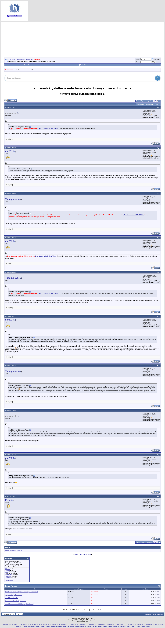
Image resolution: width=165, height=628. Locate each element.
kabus (7, 550)
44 (74, 624)
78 (135, 624)
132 (106, 626)
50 (84, 624)
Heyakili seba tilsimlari (11, 598)
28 (45, 624)
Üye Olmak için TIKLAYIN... (49, 129)
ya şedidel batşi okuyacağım (13, 595)
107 (44, 626)
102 (31, 626)
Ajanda (140, 65)
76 (132, 624)
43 (72, 624)
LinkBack (140, 104)
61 (104, 624)
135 (114, 626)
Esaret (8, 500)
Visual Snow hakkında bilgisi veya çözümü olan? (19, 604)
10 (12, 624)
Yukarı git (160, 614)
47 (79, 624)
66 (113, 624)
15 (21, 624)
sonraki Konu (87, 554)
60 (103, 624)
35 (57, 624)
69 (119, 624)
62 (106, 624)
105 (39, 626)
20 (30, 624)
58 (99, 624)
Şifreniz (138, 62)
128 (96, 626)
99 (24, 626)
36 (59, 624)
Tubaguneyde (12, 199)
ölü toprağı (20, 550)
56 (95, 624)
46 (77, 624)
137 (119, 626)
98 (22, 626)
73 (126, 624)
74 (128, 624)
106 (42, 626)
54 (92, 624)
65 (112, 624)
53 (90, 624)
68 (117, 624)
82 (142, 624)
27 (43, 624)
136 (116, 626)
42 (70, 624)
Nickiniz (138, 59)
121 (78, 626)
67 (115, 624)
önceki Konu (78, 554)
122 (81, 626)
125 (88, 626)
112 (56, 626)
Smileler (7, 570)
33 (54, 624)
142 (132, 626)
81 (141, 624)
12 (16, 624)
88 (153, 624)
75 (130, 624)
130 (101, 626)
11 (14, 624)
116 (66, 626)
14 (19, 624)
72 (124, 624)
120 (76, 626)
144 (137, 626)
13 (17, 624)
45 (75, 624)
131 (104, 626)
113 (59, 626)
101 (29, 626)
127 (94, 626)
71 (122, 624)
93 (162, 624)
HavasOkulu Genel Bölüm (24, 59)
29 (46, 624)
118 (71, 626)
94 (15, 626)
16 (23, 624)
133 (109, 626)
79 (137, 624)
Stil (157, 104)
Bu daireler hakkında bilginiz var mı (15, 601)
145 (139, 626)
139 (124, 626)
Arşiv (154, 614)
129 (99, 626)
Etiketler (7, 547)
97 (20, 626)
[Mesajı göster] (30, 127)
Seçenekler (149, 104)
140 (127, 626)
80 (139, 624)
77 (133, 624)
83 (144, 624)
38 (63, 624)
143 (134, 626)
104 (37, 626)
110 (52, 626)
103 (34, 626)
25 (39, 624)
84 (146, 624)
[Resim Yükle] (83, 65)
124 (86, 626)
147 (144, 626)
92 (160, 624)
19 (28, 624)
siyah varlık (13, 550)
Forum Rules (9, 580)
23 (35, 624)
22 (34, 624)
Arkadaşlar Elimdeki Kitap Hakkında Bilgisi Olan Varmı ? (21, 591)
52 (88, 624)
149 (149, 626)
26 (41, 624)
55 (93, 624)
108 (47, 626)
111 (54, 626)
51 (86, 624)
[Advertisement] (82, 39)
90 (157, 624)
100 (26, 626)
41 (68, 624)
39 (64, 624)
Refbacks (8, 577)
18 (26, 624)
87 (151, 624)
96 (19, 626)
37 (61, 624)
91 (159, 624)
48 (81, 624)
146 (142, 626)
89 (155, 624)
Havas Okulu (11, 59)
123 (83, 626)
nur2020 (9, 151)
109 (49, 626)
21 (32, 624)
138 (121, 626)
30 (48, 624)
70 (121, 624)
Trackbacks (8, 574)
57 (97, 624)
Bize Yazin (148, 614)
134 (111, 626)
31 (50, 624)
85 (148, 624)
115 (64, 626)
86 (150, 624)
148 (147, 626)
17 (25, 624)
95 (17, 626)
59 (101, 624)
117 (69, 626)
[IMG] (6, 572)
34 (55, 624)
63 (108, 624)
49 (83, 624)
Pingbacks (8, 576)
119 (73, 626)
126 (91, 626)
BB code (7, 569)
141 (129, 626)
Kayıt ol (26, 65)
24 (37, 624)
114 (61, 626)
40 (66, 624)
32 (52, 624)
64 (110, 624)
